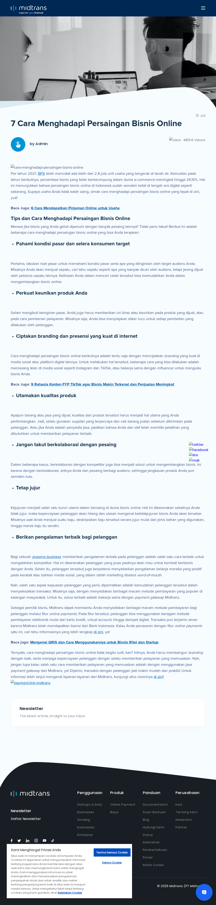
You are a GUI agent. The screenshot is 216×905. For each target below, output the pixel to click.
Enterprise (85, 835)
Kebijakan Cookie (70, 893)
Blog (146, 820)
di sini (98, 632)
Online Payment (122, 804)
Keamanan (151, 842)
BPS (41, 173)
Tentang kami (186, 812)
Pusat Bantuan (154, 812)
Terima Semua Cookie (112, 852)
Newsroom (184, 820)
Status (148, 835)
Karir (179, 804)
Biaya (114, 812)
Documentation (155, 804)
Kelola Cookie (153, 865)
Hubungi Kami (153, 827)
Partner (181, 827)
